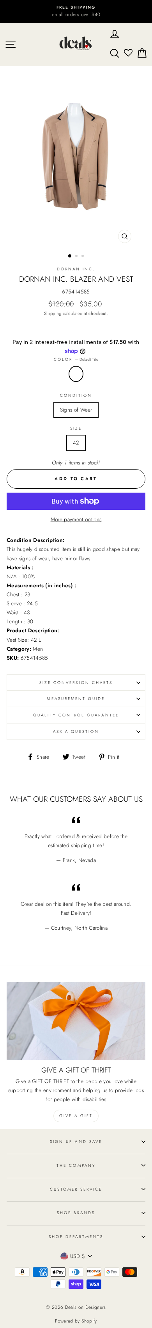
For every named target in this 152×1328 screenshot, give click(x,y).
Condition (76, 395)
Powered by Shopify (76, 1320)
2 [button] (77, 257)
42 (76, 442)
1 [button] (70, 256)
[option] (76, 11)
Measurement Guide (76, 699)
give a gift (76, 1116)
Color (76, 359)
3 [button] (83, 257)
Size (76, 428)
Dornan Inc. (76, 269)
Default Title (76, 374)
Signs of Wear (76, 410)
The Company (76, 1165)
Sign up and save (76, 1141)
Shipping (53, 313)
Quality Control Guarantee (76, 715)
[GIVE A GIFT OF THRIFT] (76, 1021)
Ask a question (76, 731)
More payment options (76, 519)
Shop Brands (76, 1213)
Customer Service (76, 1189)
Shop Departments (76, 1237)
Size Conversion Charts (76, 683)
